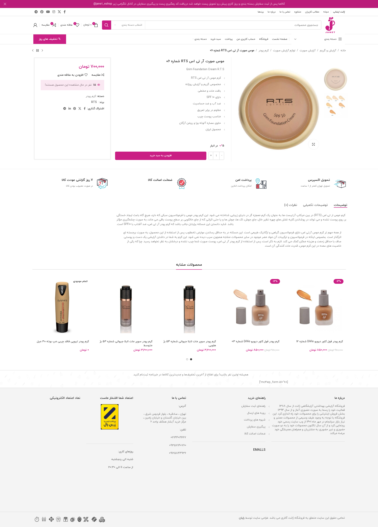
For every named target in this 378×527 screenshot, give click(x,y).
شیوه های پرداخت (254, 420)
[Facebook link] (64, 12)
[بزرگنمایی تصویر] (313, 144)
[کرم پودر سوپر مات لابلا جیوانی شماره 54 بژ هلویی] (189, 307)
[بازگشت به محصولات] (37, 50)
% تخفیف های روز (50, 39)
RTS (94, 102)
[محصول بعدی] (32, 50)
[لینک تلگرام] (36, 12)
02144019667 (178, 437)
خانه (343, 50)
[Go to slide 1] (191, 359)
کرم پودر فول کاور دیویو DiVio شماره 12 (319, 341)
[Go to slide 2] (187, 359)
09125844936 (177, 453)
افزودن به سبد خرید (161, 155)
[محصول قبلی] (42, 50)
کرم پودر (264, 50)
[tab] (340, 205)
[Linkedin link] (69, 109)
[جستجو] (106, 25)
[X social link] (59, 12)
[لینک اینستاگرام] (53, 12)
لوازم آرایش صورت (284, 50)
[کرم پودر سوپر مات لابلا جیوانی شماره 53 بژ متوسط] (125, 307)
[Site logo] (330, 25)
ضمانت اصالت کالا (254, 434)
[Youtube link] (48, 12)
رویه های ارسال (256, 413)
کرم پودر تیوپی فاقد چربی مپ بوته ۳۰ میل (63, 341)
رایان (241, 518)
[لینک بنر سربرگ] (189, 4)
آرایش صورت (307, 50)
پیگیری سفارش (256, 427)
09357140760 (177, 445)
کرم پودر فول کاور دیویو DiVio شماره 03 (255, 341)
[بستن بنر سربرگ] (5, 4)
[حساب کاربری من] (35, 25)
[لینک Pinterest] (42, 12)
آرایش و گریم (328, 50)
